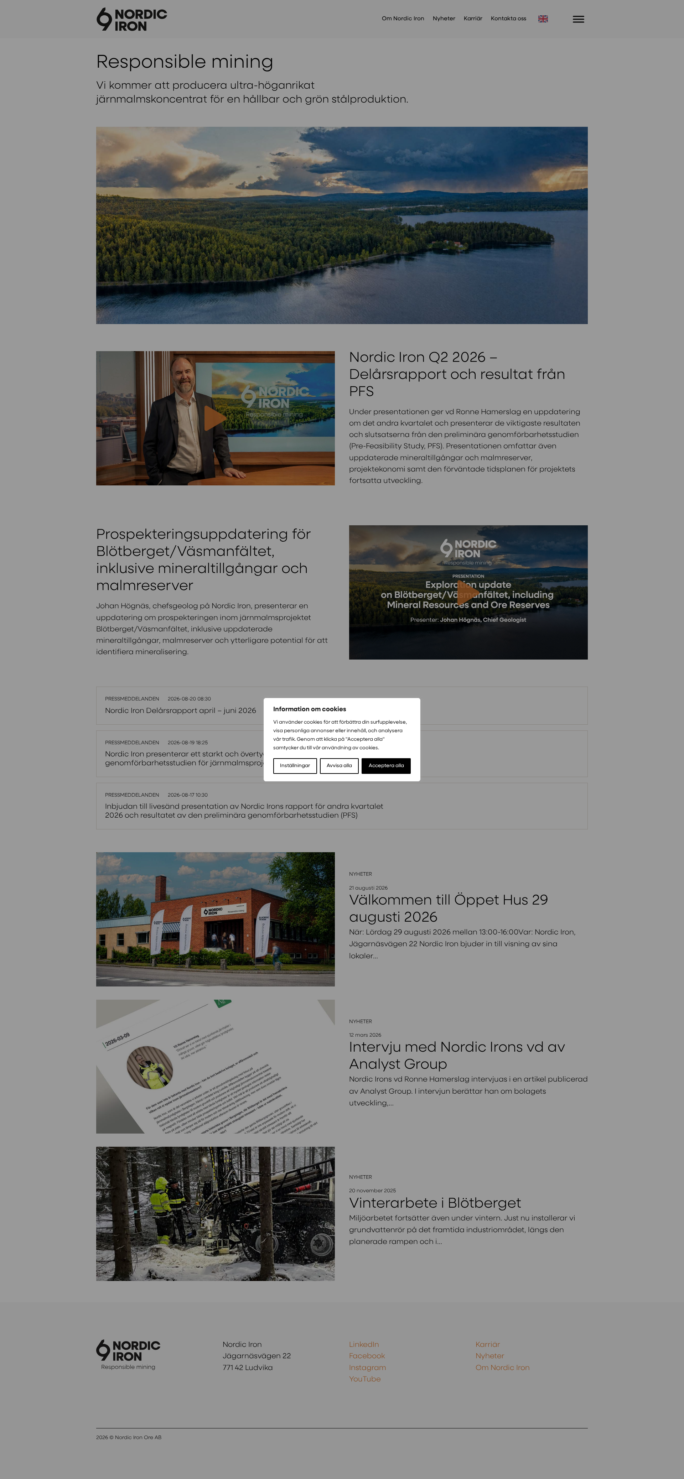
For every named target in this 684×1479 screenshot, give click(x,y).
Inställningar (295, 766)
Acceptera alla (386, 766)
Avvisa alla (339, 766)
